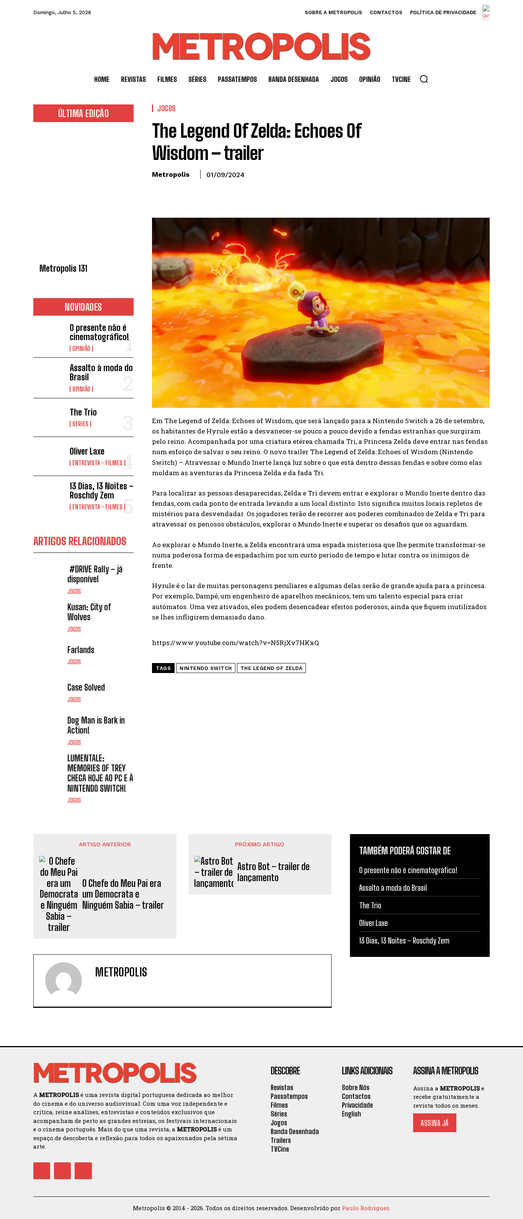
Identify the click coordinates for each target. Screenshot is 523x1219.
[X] (177, 192)
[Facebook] (159, 192)
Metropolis (171, 174)
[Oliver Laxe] (48, 456)
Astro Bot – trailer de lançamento (273, 872)
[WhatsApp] (212, 192)
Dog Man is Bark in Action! (96, 725)
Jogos (74, 591)
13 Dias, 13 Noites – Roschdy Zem (102, 490)
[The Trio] (48, 417)
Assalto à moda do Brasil (101, 372)
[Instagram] (62, 1170)
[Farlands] (48, 655)
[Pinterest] (195, 192)
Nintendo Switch (206, 668)
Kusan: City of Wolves (89, 612)
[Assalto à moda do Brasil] (48, 377)
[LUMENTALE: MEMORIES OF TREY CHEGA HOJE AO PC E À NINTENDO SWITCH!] (48, 768)
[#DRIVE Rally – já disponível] (48, 579)
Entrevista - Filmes (97, 463)
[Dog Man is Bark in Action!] (48, 730)
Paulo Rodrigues (365, 1208)
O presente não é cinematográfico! (99, 332)
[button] (424, 79)
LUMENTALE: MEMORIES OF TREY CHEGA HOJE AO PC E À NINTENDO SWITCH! (100, 773)
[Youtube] (83, 1170)
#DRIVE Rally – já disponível (95, 574)
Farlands (80, 650)
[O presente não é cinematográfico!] (48, 336)
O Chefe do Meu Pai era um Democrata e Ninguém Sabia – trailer (123, 894)
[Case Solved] (48, 693)
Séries (80, 424)
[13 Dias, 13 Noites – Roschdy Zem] (48, 495)
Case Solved (86, 687)
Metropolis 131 (63, 268)
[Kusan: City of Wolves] (48, 617)
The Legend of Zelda (271, 668)
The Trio (83, 412)
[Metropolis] (68, 980)
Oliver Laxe (87, 451)
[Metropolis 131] (83, 195)
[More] (230, 192)
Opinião (81, 348)
